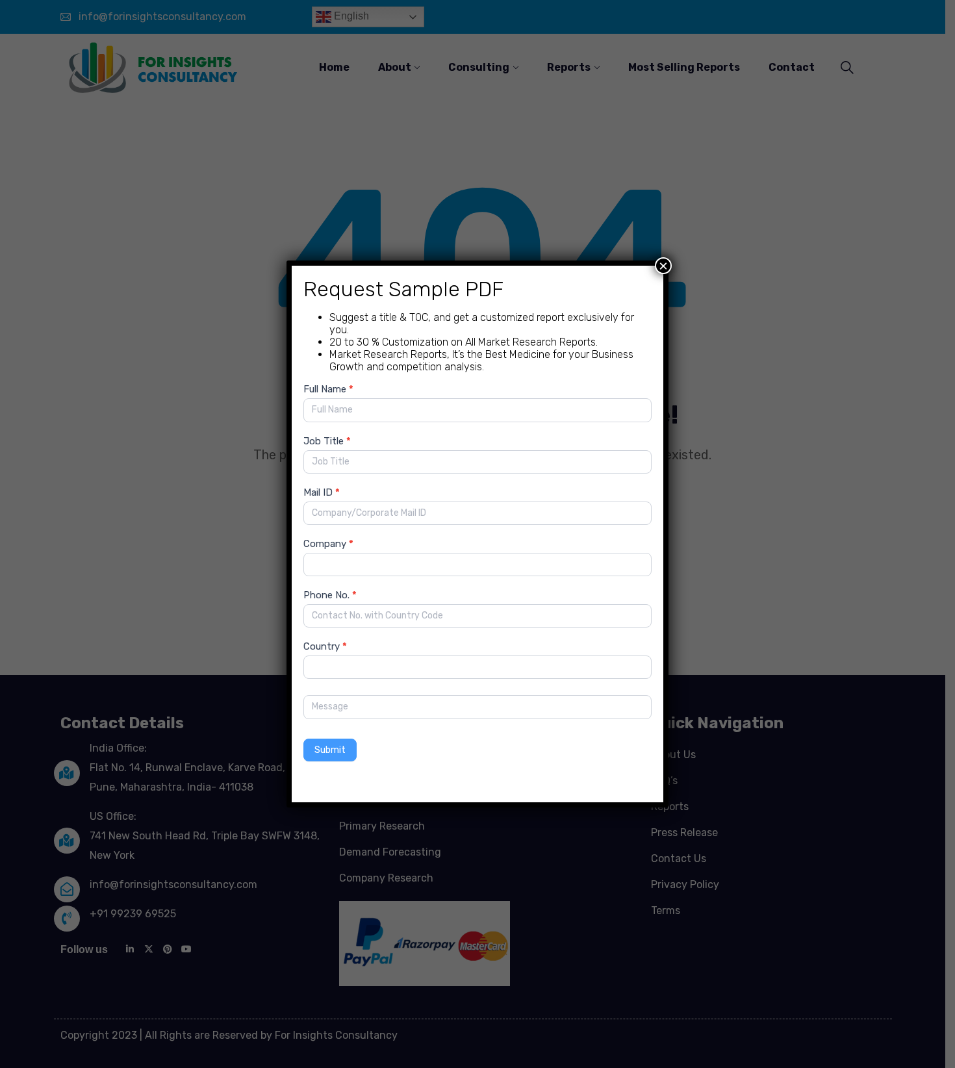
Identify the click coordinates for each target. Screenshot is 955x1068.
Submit (330, 750)
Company (328, 544)
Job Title (327, 441)
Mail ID (321, 492)
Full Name (328, 389)
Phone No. (330, 595)
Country (325, 646)
